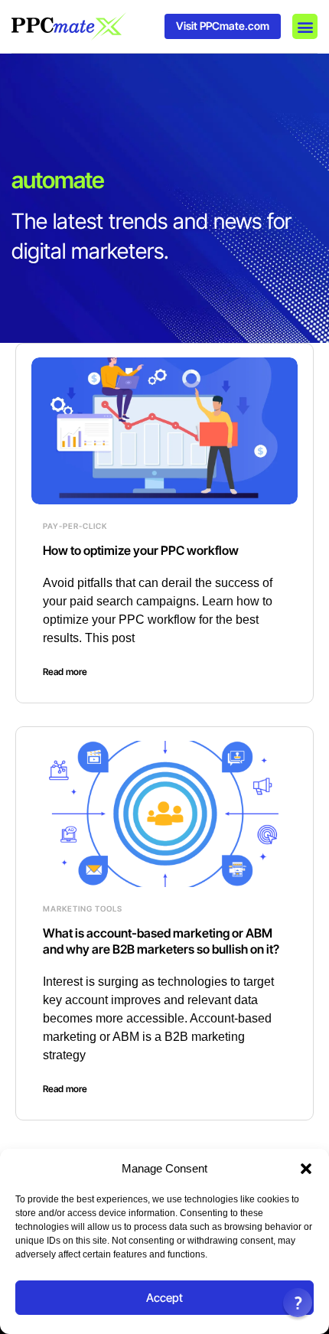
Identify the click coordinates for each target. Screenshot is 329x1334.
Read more (65, 671)
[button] (306, 1168)
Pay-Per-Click (75, 525)
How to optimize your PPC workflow (141, 550)
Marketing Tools (82, 908)
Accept (164, 1297)
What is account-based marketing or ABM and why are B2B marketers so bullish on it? (161, 941)
